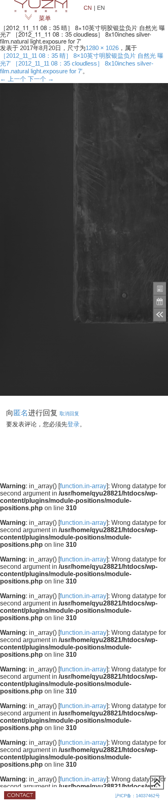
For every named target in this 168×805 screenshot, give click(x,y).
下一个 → (41, 79)
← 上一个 (13, 79)
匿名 (20, 412)
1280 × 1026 (102, 48)
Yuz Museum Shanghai (41, 6)
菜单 (45, 18)
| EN (99, 7)
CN (88, 7)
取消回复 (69, 413)
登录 (73, 424)
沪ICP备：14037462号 (137, 795)
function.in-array (83, 486)
